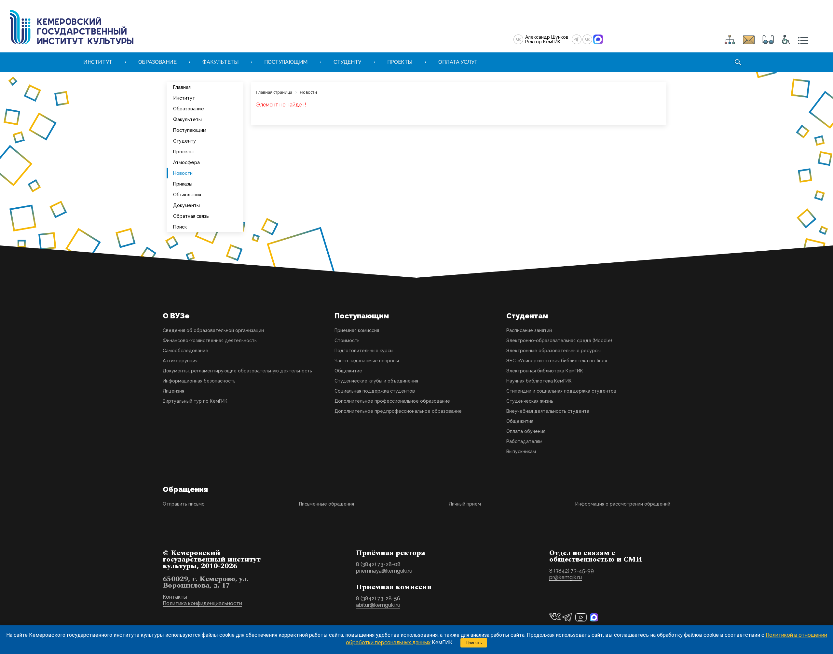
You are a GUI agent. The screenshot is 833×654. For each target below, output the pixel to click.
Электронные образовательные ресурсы (553, 350)
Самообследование (185, 350)
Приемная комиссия (357, 330)
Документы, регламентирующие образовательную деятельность (237, 370)
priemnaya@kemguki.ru (384, 571)
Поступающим (189, 130)
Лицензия (173, 391)
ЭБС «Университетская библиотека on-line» (557, 360)
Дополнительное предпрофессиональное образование (398, 411)
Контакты (175, 597)
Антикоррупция (180, 360)
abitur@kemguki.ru (378, 605)
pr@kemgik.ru (565, 577)
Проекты (183, 151)
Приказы (182, 184)
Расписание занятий (529, 330)
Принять (474, 642)
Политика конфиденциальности (202, 603)
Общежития (519, 421)
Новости (183, 173)
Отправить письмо (184, 504)
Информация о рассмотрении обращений (622, 504)
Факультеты (187, 119)
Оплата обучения (525, 431)
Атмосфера (186, 162)
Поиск (180, 227)
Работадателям (524, 441)
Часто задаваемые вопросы (367, 360)
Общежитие (348, 370)
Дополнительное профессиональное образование (392, 401)
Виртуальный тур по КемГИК (195, 401)
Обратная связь (191, 216)
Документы (186, 205)
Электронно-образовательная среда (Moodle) (559, 340)
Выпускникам (521, 451)
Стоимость (347, 340)
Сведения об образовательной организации (213, 330)
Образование (188, 108)
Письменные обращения (326, 504)
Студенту (184, 141)
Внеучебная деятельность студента (547, 411)
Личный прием (465, 504)
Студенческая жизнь (529, 401)
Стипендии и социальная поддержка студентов (561, 391)
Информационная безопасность (199, 380)
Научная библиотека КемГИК (539, 380)
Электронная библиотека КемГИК (544, 370)
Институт (184, 98)
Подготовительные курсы (364, 350)
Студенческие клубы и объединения (376, 380)
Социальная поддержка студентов (375, 391)
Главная (182, 87)
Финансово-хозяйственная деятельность (210, 340)
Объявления (187, 194)
